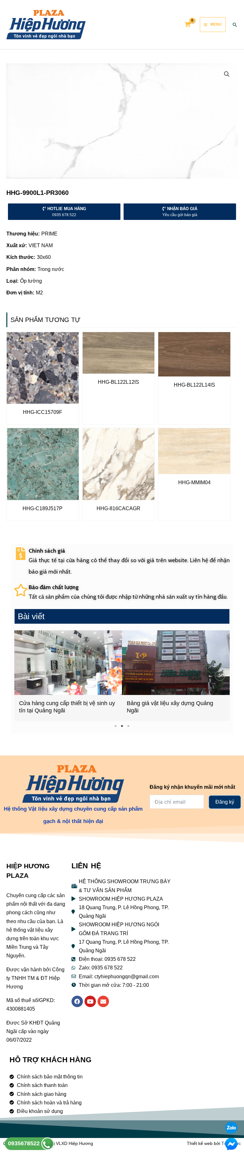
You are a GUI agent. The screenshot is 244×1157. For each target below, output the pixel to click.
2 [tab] (122, 726)
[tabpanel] (68, 675)
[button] (24, 676)
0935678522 (24, 1143)
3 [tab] (128, 726)
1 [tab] (115, 726)
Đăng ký (224, 802)
